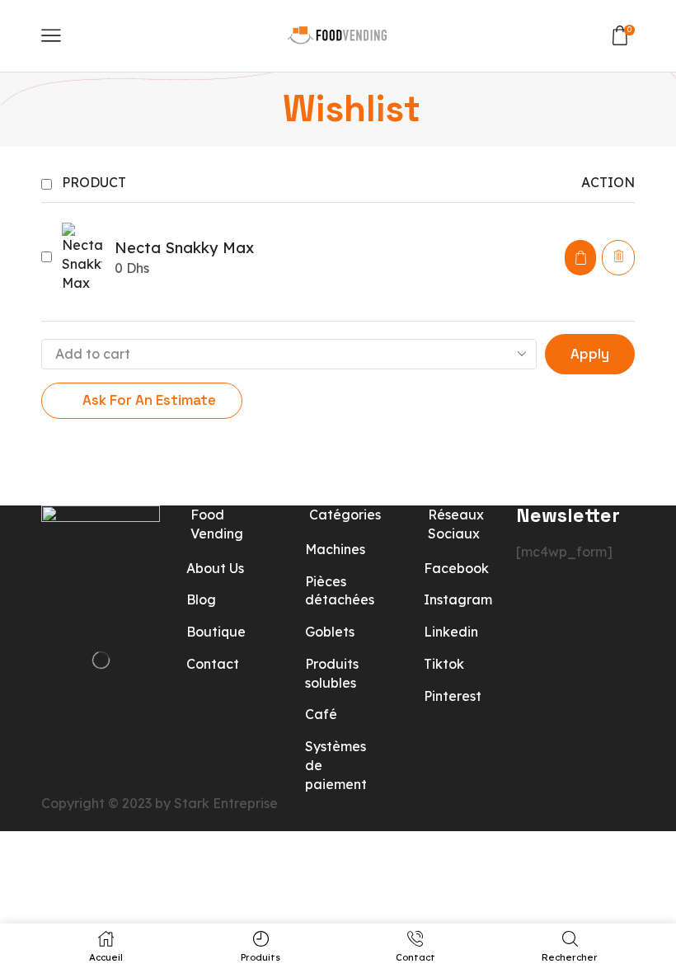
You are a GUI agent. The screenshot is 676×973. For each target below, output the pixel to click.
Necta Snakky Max (184, 247)
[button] (580, 257)
